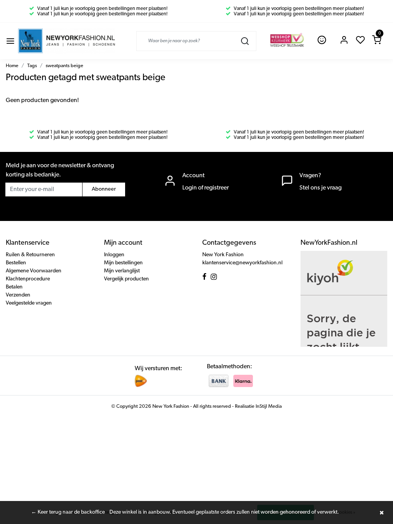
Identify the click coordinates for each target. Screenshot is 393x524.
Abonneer (104, 189)
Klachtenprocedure (28, 279)
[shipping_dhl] (141, 380)
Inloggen (114, 255)
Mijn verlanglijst (122, 271)
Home (12, 65)
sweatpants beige (64, 65)
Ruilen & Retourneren (30, 255)
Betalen (14, 287)
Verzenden (18, 295)
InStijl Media (268, 406)
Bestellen (16, 263)
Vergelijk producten (126, 279)
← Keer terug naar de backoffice (68, 512)
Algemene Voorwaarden (33, 271)
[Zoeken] (245, 41)
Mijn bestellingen (123, 263)
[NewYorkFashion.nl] (66, 40)
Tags (32, 65)
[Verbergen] (381, 512)
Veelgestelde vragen (29, 303)
